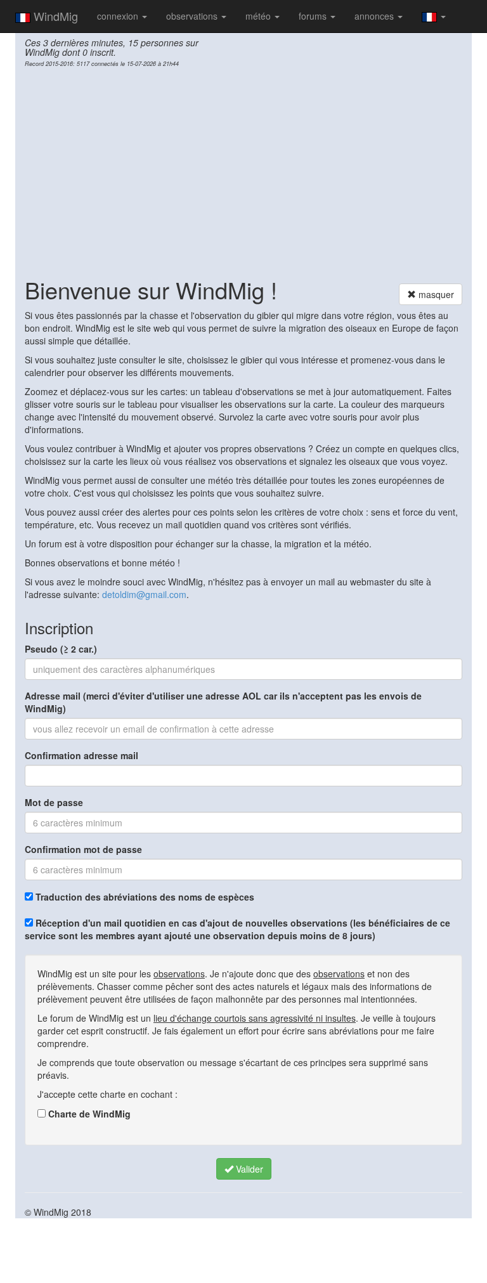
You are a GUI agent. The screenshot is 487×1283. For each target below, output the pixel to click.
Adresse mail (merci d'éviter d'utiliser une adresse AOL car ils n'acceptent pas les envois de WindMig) (223, 702)
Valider (248, 1169)
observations (193, 16)
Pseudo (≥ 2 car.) (61, 648)
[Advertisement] (243, 168)
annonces (375, 16)
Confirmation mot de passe (83, 849)
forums (314, 16)
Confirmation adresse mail (81, 755)
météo (259, 16)
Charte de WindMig (88, 1113)
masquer (435, 294)
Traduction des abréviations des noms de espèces (143, 896)
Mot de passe (54, 802)
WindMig (54, 16)
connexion (119, 16)
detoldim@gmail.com (144, 594)
